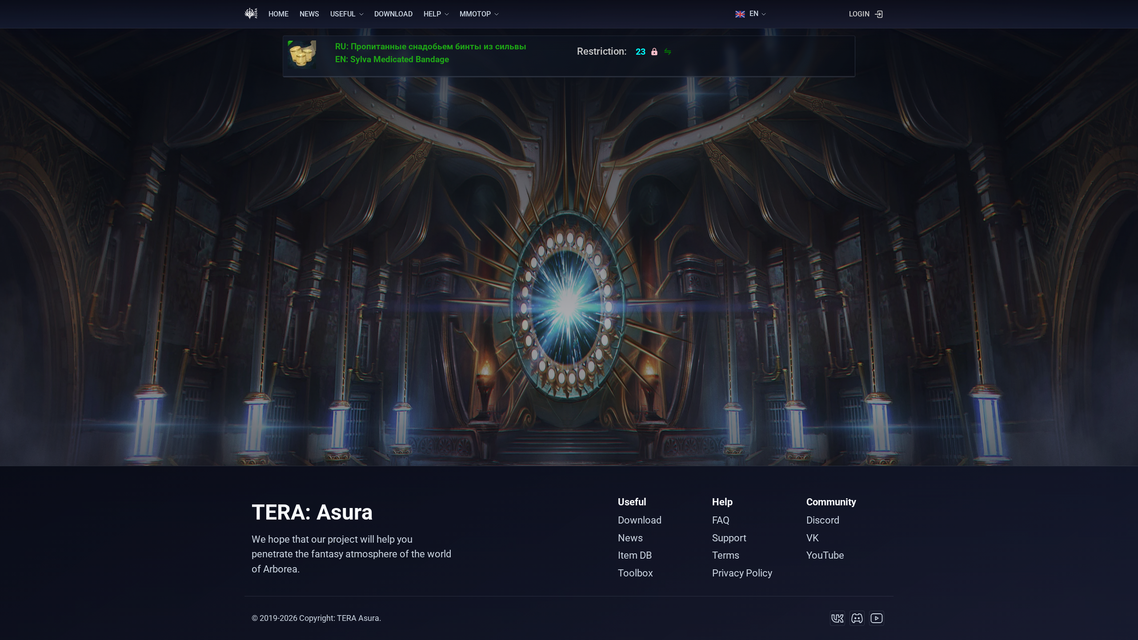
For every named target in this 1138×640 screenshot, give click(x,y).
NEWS (309, 14)
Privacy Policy (742, 573)
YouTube (825, 555)
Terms (725, 555)
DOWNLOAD (393, 14)
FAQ (720, 520)
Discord (822, 520)
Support (729, 538)
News (630, 538)
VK (812, 538)
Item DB (635, 555)
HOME (278, 14)
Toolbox (635, 573)
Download (639, 520)
